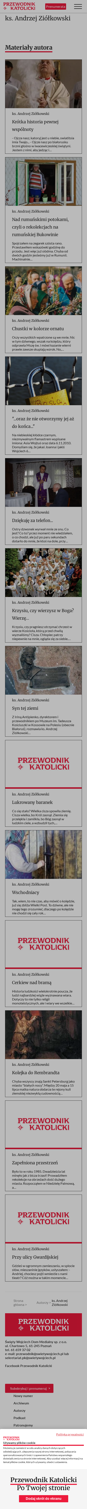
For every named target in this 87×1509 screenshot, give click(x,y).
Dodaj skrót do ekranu (43, 1498)
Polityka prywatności (70, 1434)
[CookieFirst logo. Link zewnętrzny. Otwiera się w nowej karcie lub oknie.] (11, 1438)
